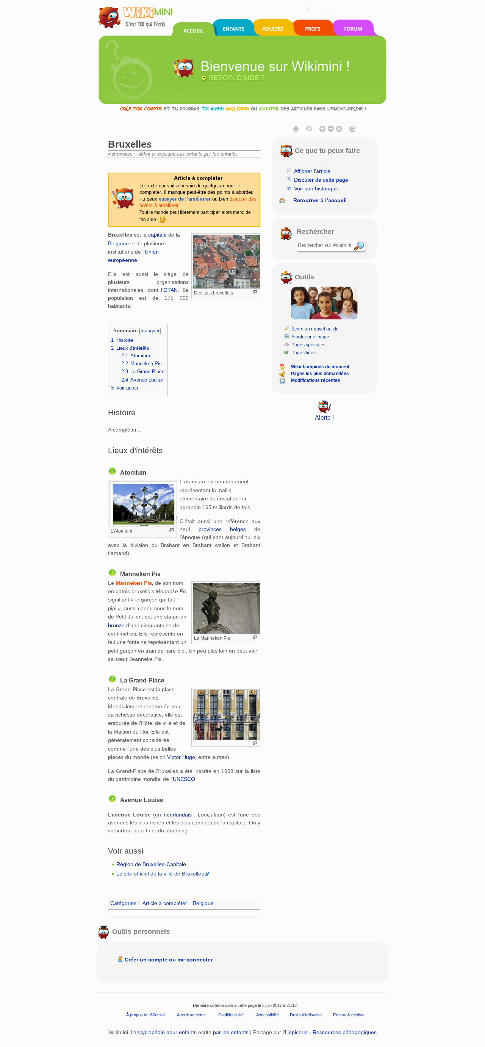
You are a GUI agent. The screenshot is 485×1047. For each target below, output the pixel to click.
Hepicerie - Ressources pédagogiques (331, 1032)
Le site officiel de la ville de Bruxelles (160, 874)
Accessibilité (267, 1015)
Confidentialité (231, 1015)
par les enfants (231, 1032)
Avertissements (191, 1015)
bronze (116, 625)
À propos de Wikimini (145, 1015)
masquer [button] (150, 330)
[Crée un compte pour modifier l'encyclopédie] (242, 108)
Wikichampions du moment (320, 366)
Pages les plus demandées (320, 373)
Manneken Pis (134, 583)
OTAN (170, 290)
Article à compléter (164, 903)
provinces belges (222, 529)
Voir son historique (316, 188)
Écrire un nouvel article (315, 329)
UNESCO (184, 779)
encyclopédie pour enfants (165, 1032)
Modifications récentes (315, 380)
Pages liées (303, 352)
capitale (157, 235)
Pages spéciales (308, 344)
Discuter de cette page (321, 180)
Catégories (123, 903)
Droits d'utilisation (306, 1015)
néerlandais (178, 815)
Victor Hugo (181, 757)
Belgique (118, 243)
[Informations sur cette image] (255, 292)
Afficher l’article (312, 171)
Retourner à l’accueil (320, 200)
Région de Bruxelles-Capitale (151, 864)
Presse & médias (349, 1015)
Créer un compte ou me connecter (169, 960)
